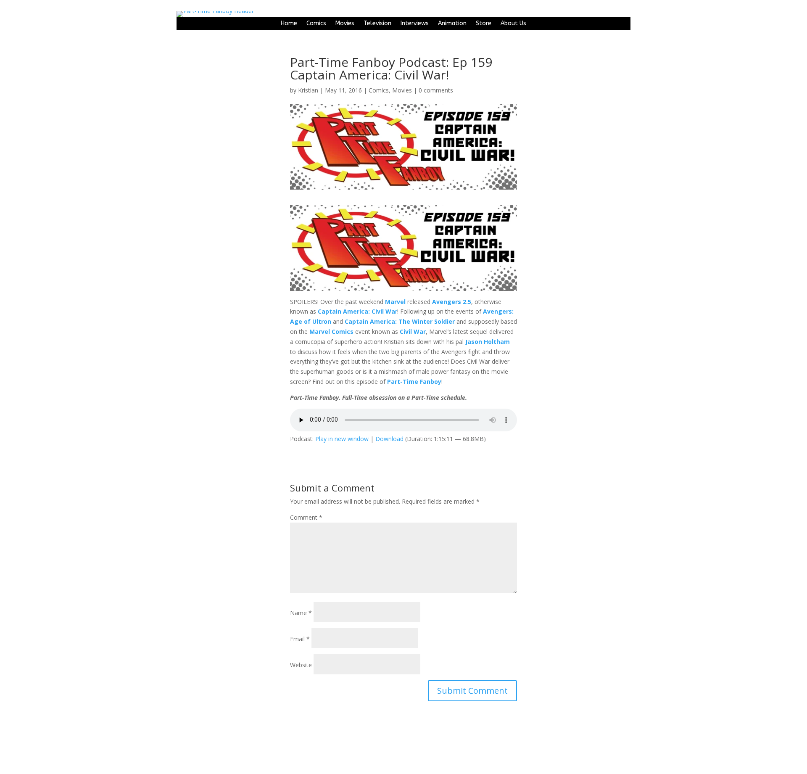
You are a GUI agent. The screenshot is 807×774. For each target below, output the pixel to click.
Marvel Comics (331, 331)
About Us (513, 24)
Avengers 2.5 (451, 302)
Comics (316, 24)
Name (301, 613)
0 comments (436, 90)
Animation (452, 24)
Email (300, 639)
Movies (344, 24)
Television (377, 24)
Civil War (413, 331)
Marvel (395, 302)
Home (289, 24)
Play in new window (342, 439)
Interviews (415, 24)
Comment (306, 517)
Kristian (308, 90)
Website (301, 665)
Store (483, 24)
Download (389, 439)
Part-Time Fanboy (414, 382)
